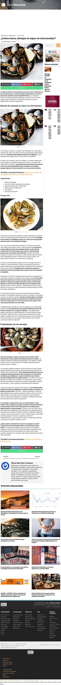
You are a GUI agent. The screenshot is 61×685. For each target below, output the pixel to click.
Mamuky (27, 622)
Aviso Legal (22, 680)
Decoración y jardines (8, 673)
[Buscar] (58, 45)
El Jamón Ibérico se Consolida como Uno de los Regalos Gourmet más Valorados (14, 567)
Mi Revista (40, 630)
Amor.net (27, 620)
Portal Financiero (41, 628)
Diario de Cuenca (54, 628)
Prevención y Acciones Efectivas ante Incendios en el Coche (13, 540)
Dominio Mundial (41, 616)
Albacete (52, 616)
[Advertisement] (30, 21)
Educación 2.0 (41, 614)
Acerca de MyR (56, 606)
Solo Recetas (28, 614)
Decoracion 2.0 (5, 614)
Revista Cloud (16, 626)
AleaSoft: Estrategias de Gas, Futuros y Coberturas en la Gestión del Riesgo (44, 512)
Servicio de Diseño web (53, 604)
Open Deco (4, 616)
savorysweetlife (23, 147)
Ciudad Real (53, 626)
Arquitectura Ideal (5, 620)
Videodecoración (5, 622)
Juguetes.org (40, 620)
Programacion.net (17, 614)
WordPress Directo (18, 622)
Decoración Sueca (5, 618)
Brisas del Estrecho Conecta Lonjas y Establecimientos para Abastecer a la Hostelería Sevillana (43, 594)
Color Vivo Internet (11, 643)
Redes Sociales (17, 624)
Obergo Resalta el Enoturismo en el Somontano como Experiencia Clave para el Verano (49, 82)
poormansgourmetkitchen (23, 231)
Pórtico (2, 634)
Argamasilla (53, 622)
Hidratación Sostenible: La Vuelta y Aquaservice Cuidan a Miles (43, 567)
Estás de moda (29, 616)
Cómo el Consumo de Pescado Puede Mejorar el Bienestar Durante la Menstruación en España (46, 541)
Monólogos (40, 622)
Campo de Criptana (55, 624)
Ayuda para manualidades (10, 671)
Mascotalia (40, 624)
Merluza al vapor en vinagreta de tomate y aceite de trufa (21, 173)
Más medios (6, 677)
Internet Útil (16, 628)
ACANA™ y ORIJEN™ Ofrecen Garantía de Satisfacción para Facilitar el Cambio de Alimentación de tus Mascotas (13, 594)
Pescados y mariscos (8, 35)
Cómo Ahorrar (41, 626)
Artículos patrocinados (40, 604)
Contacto (48, 606)
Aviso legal (57, 644)
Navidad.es (40, 618)
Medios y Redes (55, 603)
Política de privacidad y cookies (46, 644)
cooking (23, 353)
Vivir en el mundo (29, 626)
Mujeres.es (28, 624)
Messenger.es (16, 616)
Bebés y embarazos (30, 618)
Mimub (2, 632)
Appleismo (15, 618)
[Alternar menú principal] (57, 4)
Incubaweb (16, 620)
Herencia (52, 633)
